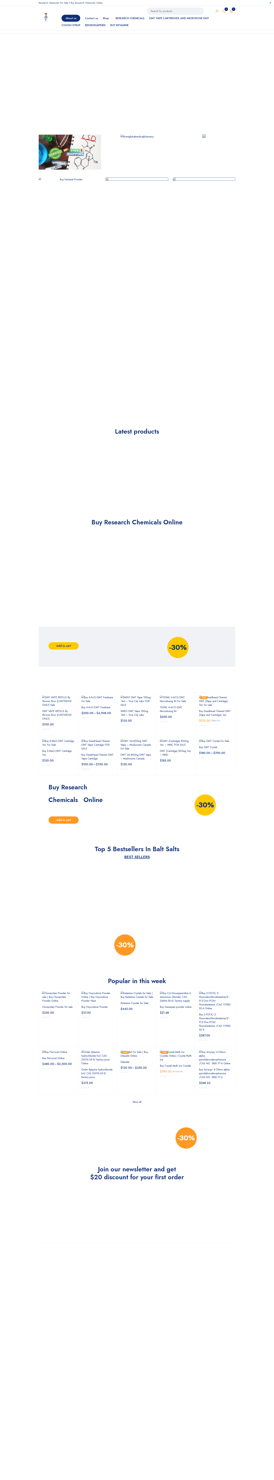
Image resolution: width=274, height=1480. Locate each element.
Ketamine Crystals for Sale (134, 1003)
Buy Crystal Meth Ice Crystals (175, 1066)
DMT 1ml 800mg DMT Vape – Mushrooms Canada (136, 756)
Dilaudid (125, 1062)
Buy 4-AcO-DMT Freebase (96, 707)
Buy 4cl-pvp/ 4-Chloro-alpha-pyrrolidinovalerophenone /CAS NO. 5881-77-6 (214, 1073)
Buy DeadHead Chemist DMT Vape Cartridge (97, 756)
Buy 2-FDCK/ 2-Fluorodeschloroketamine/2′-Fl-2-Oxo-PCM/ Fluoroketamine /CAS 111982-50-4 (215, 1022)
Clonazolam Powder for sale (57, 1007)
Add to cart (63, 646)
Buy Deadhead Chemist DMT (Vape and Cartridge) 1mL (215, 713)
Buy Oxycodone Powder (94, 1007)
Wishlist (226, 9)
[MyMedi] (70, 152)
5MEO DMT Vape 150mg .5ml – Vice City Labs (134, 713)
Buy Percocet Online (53, 1058)
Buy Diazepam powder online (176, 1007)
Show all (137, 1102)
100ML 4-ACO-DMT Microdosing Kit (171, 709)
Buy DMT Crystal (208, 747)
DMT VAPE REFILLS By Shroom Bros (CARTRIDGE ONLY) (57, 715)
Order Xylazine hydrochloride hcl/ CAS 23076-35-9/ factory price (97, 1073)
